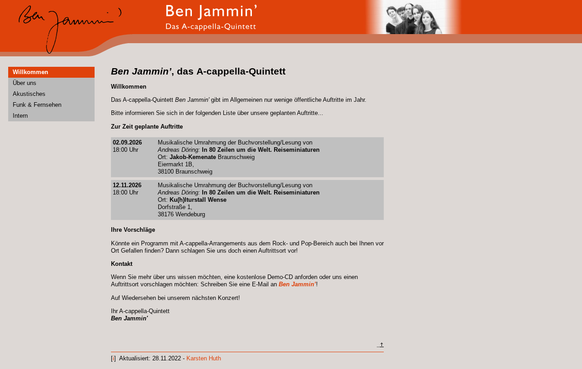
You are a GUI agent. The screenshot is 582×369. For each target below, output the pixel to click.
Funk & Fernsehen (37, 104)
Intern (20, 115)
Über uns (24, 83)
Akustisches (29, 93)
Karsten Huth (203, 358)
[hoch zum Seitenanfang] (380, 345)
